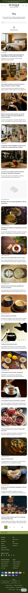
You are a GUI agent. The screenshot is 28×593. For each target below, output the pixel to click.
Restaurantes (3, 541)
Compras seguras (16, 565)
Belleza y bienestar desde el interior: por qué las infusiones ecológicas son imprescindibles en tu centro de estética (12, 115)
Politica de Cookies (16, 563)
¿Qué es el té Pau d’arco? (7, 459)
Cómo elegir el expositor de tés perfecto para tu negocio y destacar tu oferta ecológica (12, 85)
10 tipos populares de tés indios (8, 316)
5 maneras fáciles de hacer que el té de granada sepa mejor (13, 429)
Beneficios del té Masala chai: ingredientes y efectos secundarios (14, 228)
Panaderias (3, 545)
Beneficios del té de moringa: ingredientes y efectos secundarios (13, 202)
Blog (13, 541)
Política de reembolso (18, 585)
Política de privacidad (10, 587)
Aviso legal (18, 589)
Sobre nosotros (15, 539)
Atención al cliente (4, 563)
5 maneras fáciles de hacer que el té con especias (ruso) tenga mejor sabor (13, 517)
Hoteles (2, 543)
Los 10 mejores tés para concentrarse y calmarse (13, 400)
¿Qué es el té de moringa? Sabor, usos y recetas (13, 257)
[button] (2, 5)
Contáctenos (15, 545)
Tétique (10, 585)
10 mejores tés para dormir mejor (9, 344)
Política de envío (12, 589)
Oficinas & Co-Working (5, 549)
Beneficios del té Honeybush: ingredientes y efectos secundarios (13, 488)
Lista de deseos (15, 543)
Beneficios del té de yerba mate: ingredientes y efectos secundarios (12, 286)
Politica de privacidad (16, 561)
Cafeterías (3, 539)
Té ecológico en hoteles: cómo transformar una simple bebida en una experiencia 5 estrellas (12, 55)
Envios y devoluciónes (5, 561)
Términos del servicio (19, 587)
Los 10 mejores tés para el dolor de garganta (12, 372)
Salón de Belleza (4, 547)
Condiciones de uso (4, 565)
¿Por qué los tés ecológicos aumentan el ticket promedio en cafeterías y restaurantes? (12, 172)
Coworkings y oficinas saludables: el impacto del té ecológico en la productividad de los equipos (13, 146)
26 (22, 527)
